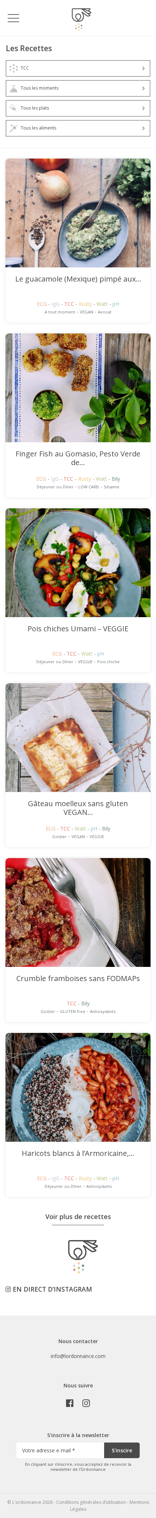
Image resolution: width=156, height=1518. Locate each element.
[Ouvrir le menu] (13, 17)
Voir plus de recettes (78, 1216)
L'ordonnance (26, 1502)
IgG (56, 303)
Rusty (86, 303)
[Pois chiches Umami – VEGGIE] (78, 562)
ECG (42, 303)
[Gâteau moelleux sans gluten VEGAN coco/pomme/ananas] (78, 737)
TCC (69, 303)
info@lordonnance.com (78, 1356)
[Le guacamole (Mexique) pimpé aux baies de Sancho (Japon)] (78, 213)
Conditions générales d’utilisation (91, 1502)
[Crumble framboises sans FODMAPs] (78, 912)
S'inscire (122, 1450)
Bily (116, 478)
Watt (103, 303)
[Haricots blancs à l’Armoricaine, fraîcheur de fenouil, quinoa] (78, 1087)
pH (115, 303)
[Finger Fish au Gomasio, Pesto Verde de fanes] (78, 387)
